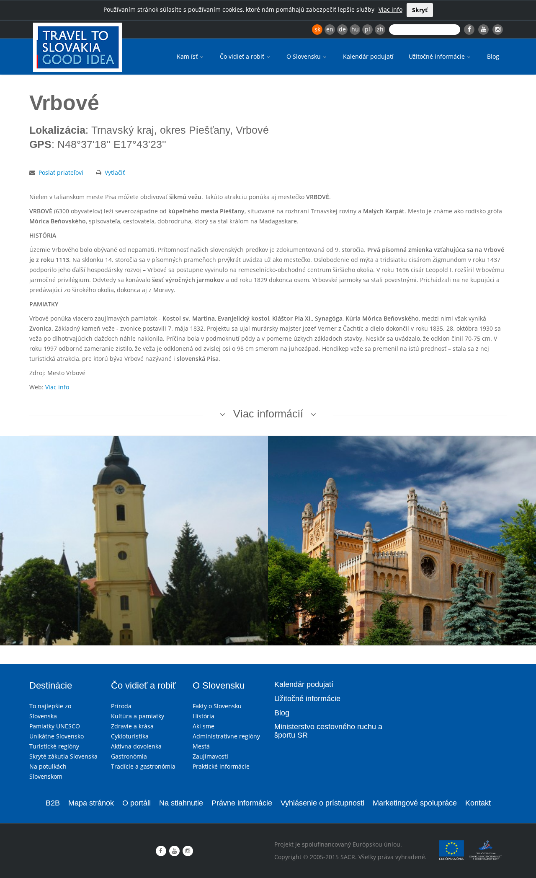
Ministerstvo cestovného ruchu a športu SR (328, 731)
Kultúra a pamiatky (137, 716)
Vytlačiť (115, 172)
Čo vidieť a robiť (243, 56)
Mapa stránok (91, 803)
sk (317, 29)
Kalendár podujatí (368, 56)
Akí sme (203, 726)
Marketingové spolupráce (415, 803)
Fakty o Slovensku (217, 706)
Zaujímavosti (210, 756)
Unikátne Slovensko (56, 736)
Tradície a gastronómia (143, 766)
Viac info (390, 9)
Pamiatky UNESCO (54, 726)
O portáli (136, 803)
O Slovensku (304, 56)
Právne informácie (241, 803)
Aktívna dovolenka (136, 746)
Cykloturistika (130, 736)
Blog (493, 56)
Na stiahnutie (181, 803)
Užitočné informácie (437, 56)
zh (380, 29)
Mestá (201, 746)
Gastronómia (129, 756)
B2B (53, 803)
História (203, 716)
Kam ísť (188, 56)
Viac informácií (268, 414)
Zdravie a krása (132, 726)
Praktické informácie (221, 766)
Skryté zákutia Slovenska (63, 756)
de (342, 29)
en (329, 29)
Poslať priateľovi (61, 172)
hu (355, 29)
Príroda (121, 706)
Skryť (420, 10)
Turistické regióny (54, 746)
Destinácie (50, 685)
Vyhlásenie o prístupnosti (322, 803)
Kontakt (478, 803)
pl (367, 29)
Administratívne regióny (226, 736)
